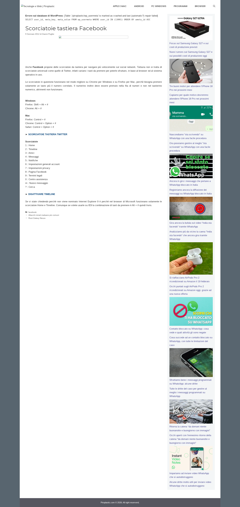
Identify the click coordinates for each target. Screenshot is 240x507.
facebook (32, 212)
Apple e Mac (120, 6)
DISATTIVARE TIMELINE (41, 194)
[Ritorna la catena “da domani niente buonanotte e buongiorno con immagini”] (191, 412)
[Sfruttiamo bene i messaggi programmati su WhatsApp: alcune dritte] (191, 363)
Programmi (180, 6)
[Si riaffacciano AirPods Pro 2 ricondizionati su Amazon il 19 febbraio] (191, 259)
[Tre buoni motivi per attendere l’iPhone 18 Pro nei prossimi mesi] (191, 71)
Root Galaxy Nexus (36, 218)
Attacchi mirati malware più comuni (43, 215)
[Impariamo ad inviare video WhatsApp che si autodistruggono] (191, 458)
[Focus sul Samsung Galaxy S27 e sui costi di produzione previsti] (191, 28)
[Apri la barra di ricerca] (214, 6)
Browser (200, 6)
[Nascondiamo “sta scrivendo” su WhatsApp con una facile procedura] (191, 119)
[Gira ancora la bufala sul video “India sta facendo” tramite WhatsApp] (191, 209)
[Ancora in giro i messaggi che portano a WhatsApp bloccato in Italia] (191, 166)
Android (139, 6)
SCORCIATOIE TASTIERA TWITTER (47, 134)
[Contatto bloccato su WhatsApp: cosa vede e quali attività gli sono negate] (191, 312)
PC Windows (158, 6)
